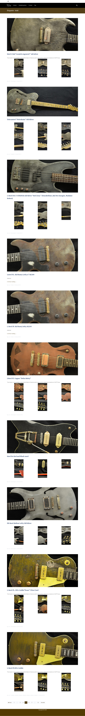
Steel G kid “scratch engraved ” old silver (22, 54)
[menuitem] (15, 5)
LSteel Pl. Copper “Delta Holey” (19, 378)
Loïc (9, 81)
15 (38, 702)
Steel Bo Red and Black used (17, 456)
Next (42, 702)
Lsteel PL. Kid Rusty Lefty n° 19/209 (20, 275)
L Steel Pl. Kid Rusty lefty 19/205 (19, 327)
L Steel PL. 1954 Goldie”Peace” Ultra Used (22, 590)
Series (12, 285)
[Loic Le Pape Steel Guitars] (9, 5)
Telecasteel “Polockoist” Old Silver (20, 119)
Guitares (12, 154)
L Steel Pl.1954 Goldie (15, 668)
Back (10, 702)
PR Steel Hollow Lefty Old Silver (19, 523)
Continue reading (11, 281)
